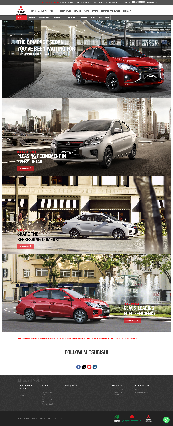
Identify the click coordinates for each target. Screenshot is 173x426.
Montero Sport (47, 404)
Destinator (46, 390)
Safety (57, 18)
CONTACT (127, 11)
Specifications (70, 18)
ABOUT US (42, 11)
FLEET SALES (65, 11)
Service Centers (118, 397)
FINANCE (93, 2)
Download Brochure (100, 18)
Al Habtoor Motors (142, 392)
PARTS (86, 11)
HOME (33, 11)
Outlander (46, 394)
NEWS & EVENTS (82, 2)
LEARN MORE (25, 168)
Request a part (117, 392)
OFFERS (95, 11)
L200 (66, 390)
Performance (44, 18)
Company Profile (141, 390)
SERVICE (77, 11)
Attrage (22, 393)
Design (32, 18)
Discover (22, 18)
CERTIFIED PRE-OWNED (110, 11)
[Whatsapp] (166, 420)
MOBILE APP (114, 2)
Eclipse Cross (47, 392)
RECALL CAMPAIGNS (50, 2)
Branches (115, 394)
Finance (115, 399)
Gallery (83, 18)
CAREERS (103, 2)
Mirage (22, 395)
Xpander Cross (47, 399)
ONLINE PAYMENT (67, 2)
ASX (43, 402)
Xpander (45, 397)
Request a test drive (119, 390)
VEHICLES (54, 11)
